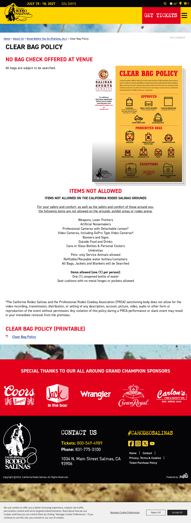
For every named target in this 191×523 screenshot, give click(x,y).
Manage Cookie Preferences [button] (125, 512)
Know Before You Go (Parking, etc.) (47, 38)
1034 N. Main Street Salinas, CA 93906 (91, 461)
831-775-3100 (81, 449)
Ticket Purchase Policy (143, 463)
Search (165, 3)
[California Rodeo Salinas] (18, 12)
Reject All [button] (156, 512)
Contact (147, 453)
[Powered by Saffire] (183, 475)
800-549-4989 (81, 443)
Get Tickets (160, 14)
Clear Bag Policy (24, 337)
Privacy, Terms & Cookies (145, 458)
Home (7, 38)
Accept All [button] (177, 512)
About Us (18, 38)
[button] (184, 15)
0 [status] (188, 3)
